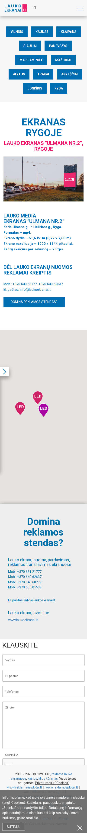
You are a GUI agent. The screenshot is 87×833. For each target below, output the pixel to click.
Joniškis (35, 88)
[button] (38, 397)
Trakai (43, 74)
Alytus (19, 74)
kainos (32, 778)
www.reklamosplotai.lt (61, 787)
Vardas (10, 660)
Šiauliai (30, 46)
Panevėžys (58, 46)
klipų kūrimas (48, 778)
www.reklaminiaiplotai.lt (24, 787)
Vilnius (17, 32)
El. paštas (11, 676)
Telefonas (12, 691)
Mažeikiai (63, 60)
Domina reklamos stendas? (34, 302)
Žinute (9, 707)
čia (36, 818)
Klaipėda (68, 32)
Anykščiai (69, 74)
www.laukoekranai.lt (23, 620)
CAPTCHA (11, 754)
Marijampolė (31, 60)
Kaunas (41, 32)
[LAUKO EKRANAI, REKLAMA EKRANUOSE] (16, 8)
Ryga (59, 88)
